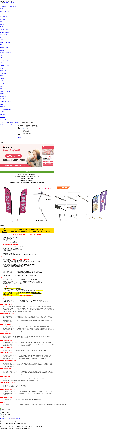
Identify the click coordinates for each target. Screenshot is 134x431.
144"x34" (26, 128)
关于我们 (9, 6)
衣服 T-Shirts (3, 86)
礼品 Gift (2, 83)
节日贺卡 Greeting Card (5, 52)
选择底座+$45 (27, 133)
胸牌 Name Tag (3, 63)
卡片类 (1, 37)
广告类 (1, 9)
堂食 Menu (2, 24)
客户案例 (7, 418)
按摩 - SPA (2, 114)
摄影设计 (2, 93)
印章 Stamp (2, 57)
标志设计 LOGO (4, 96)
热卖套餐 (2, 111)
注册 (4, 2)
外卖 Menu (2, 21)
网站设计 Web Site (4, 99)
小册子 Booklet (3, 34)
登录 (1, 2)
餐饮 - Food (2, 117)
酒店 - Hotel (3, 119)
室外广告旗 (26, 131)
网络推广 (4, 6)
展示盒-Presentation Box (5, 109)
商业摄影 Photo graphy (5, 101)
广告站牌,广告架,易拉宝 (6, 29)
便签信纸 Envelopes (4, 65)
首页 (1, 6)
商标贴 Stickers (3, 70)
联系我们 (13, 6)
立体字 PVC (3, 27)
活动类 (1, 81)
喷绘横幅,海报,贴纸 (4, 32)
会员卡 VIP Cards (4, 45)
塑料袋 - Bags (3, 106)
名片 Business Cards (4, 11)
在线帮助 (12, 418)
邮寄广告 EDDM (4, 47)
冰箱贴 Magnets (3, 73)
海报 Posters (3, 19)
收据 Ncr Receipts (4, 60)
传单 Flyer (2, 14)
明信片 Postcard (3, 39)
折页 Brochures (3, 16)
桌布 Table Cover (4, 88)
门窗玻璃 (2, 78)
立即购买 (20, 137)
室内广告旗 (26, 130)
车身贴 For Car (3, 75)
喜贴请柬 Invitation (4, 50)
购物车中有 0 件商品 (11, 2)
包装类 (1, 104)
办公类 (1, 55)
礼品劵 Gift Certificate (5, 42)
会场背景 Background (5, 91)
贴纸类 (1, 68)
